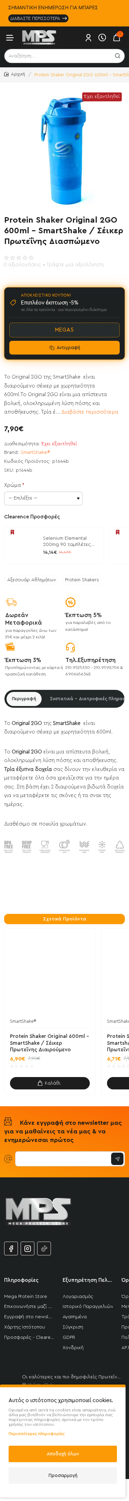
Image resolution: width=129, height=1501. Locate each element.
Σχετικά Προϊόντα (64, 919)
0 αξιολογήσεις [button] (22, 264)
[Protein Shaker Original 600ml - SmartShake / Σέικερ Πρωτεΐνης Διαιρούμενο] (50, 974)
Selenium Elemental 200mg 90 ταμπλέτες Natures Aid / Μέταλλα (68, 542)
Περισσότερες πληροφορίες (37, 1434)
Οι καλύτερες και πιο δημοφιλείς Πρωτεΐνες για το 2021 (72, 1377)
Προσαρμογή (63, 1475)
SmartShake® (35, 452)
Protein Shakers (82, 580)
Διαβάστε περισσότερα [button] (89, 412)
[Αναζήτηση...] (118, 56)
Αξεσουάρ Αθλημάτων (31, 580)
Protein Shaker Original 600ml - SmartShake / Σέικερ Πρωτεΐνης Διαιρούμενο (49, 1043)
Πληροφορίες (21, 1280)
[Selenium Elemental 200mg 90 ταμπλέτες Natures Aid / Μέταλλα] (22, 545)
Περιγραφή (24, 698)
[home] (14, 74)
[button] (50, 1083)
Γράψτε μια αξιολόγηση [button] (75, 264)
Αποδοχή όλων (63, 1454)
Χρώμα (12, 485)
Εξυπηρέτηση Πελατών (88, 1280)
